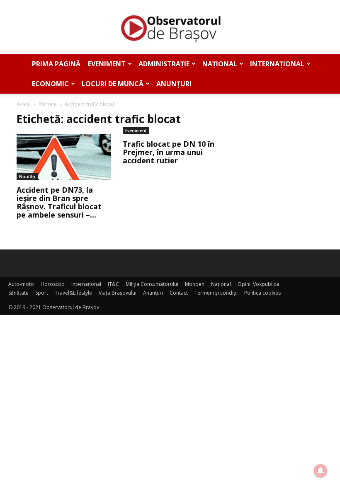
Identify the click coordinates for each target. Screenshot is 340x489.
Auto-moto (21, 284)
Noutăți (27, 176)
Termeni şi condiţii (216, 292)
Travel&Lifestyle (73, 292)
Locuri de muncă (112, 83)
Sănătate (18, 292)
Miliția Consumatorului (152, 284)
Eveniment (107, 63)
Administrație (163, 63)
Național (219, 63)
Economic (50, 83)
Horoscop (53, 284)
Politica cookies (262, 292)
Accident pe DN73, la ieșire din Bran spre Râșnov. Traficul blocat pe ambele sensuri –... (59, 202)
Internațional (277, 63)
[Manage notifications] (320, 470)
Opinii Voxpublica (258, 284)
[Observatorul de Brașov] (170, 27)
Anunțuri (174, 83)
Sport (41, 292)
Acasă (24, 104)
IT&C (113, 284)
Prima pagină (56, 63)
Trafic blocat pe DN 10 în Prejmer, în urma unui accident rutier (168, 152)
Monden (194, 284)
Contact (179, 292)
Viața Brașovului (117, 292)
